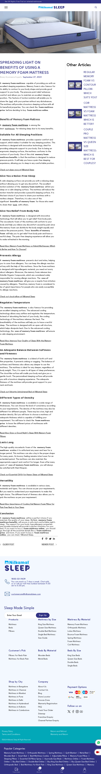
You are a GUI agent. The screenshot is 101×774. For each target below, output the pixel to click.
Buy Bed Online (19, 762)
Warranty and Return (59, 734)
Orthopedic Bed (11, 765)
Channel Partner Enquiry (48, 721)
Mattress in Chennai (17, 690)
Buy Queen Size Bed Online (83, 762)
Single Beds (72, 666)
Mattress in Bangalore (18, 687)
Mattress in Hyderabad (19, 704)
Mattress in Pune (16, 697)
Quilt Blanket (71, 753)
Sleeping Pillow (10, 759)
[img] (70, 711)
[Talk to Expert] (98, 752)
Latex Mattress (74, 631)
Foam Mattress (74, 642)
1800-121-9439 (18, 579)
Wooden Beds (44, 656)
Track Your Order (45, 710)
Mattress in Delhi (16, 700)
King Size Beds (74, 656)
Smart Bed (22, 756)
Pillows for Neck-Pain (18, 656)
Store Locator (44, 697)
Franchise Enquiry (45, 717)
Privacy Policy (7, 731)
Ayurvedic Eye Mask (53, 759)
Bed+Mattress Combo (39, 756)
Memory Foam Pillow (78, 756)
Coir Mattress (73, 645)
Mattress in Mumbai (17, 693)
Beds (11, 628)
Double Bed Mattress (47, 631)
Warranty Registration (47, 704)
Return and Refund (58, 731)
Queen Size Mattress (47, 628)
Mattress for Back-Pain (19, 659)
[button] (42, 540)
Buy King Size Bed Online (58, 762)
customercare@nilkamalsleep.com (26, 594)
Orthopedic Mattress (77, 628)
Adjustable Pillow (59, 756)
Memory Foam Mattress (78, 625)
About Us (42, 687)
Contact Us (43, 690)
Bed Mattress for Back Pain (32, 765)
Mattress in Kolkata (17, 707)
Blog (40, 693)
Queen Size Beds (75, 659)
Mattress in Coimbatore (19, 710)
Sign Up (43, 615)
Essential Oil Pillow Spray (30, 759)
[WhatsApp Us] (98, 743)
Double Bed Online (36, 762)
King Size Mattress (46, 625)
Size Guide (42, 638)
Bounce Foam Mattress (77, 635)
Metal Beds (43, 659)
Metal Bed (84, 753)
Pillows (11, 631)
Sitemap (41, 714)
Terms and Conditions (11, 734)
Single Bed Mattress (46, 635)
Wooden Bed (9, 756)
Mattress (12, 625)
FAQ (40, 707)
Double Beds (73, 662)
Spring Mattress (74, 638)
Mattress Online (71, 759)
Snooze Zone (44, 700)
